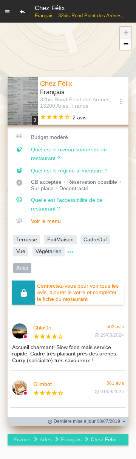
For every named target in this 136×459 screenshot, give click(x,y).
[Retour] (22, 11)
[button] (125, 32)
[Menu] (7, 11)
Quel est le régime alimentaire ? (69, 171)
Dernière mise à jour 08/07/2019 (86, 421)
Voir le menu (46, 221)
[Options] (120, 100)
